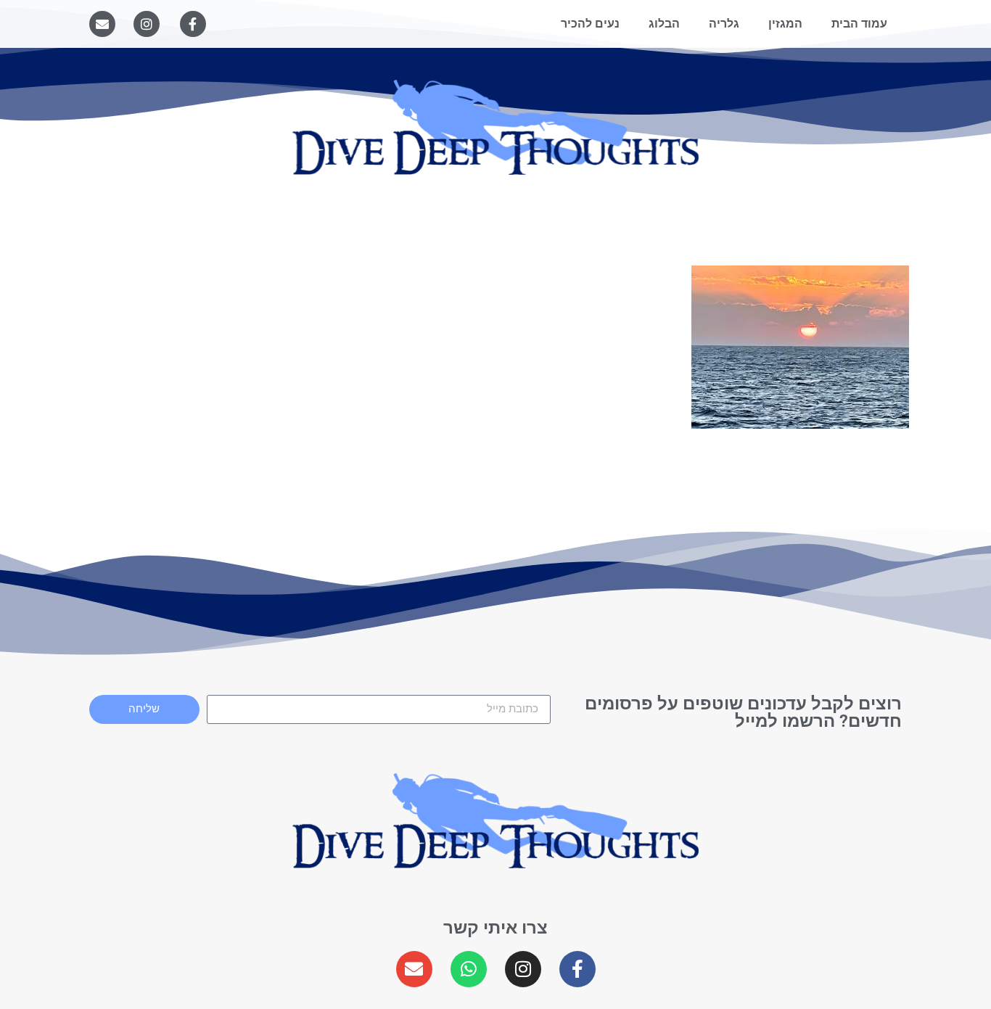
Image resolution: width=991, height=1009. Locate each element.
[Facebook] (193, 24)
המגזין (785, 23)
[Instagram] (146, 24)
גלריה (724, 23)
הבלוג (664, 23)
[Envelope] (102, 24)
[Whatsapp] (469, 969)
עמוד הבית (859, 23)
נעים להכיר (590, 23)
